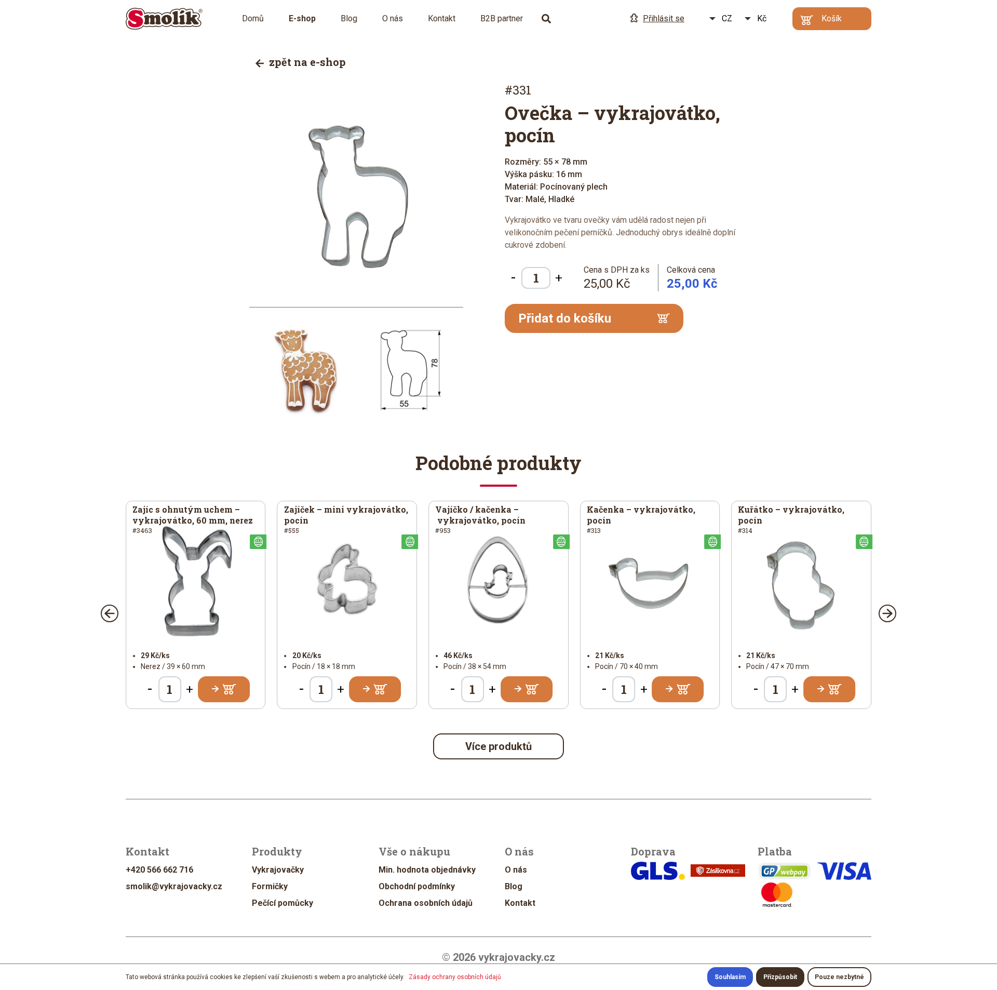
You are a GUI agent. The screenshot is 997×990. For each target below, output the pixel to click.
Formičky (270, 886)
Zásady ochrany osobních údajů (455, 977)
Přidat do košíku (564, 318)
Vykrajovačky (278, 870)
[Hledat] (546, 19)
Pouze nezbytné (839, 977)
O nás (392, 18)
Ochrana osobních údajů (426, 903)
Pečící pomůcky (282, 903)
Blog (349, 18)
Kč (761, 18)
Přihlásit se (663, 18)
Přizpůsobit (780, 977)
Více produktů (498, 746)
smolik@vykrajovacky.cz (174, 886)
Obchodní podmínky (417, 886)
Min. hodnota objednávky (427, 870)
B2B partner (501, 18)
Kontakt (441, 18)
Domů (253, 18)
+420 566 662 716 (159, 870)
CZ (727, 18)
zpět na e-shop (306, 62)
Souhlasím (730, 977)
